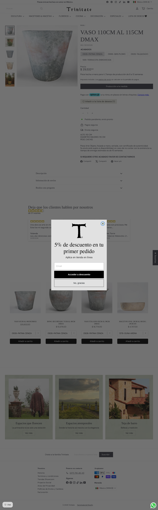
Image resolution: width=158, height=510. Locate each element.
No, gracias (79, 283)
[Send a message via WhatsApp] (153, 505)
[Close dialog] (103, 224)
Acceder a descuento (79, 274)
